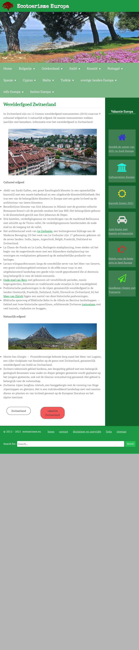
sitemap (121, 431)
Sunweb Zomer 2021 (121, 203)
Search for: (9, 444)
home (51, 431)
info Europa (12, 91)
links (109, 431)
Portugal (113, 68)
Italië (73, 68)
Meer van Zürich (13, 296)
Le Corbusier (44, 231)
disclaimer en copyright (87, 431)
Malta (47, 80)
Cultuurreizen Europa (121, 177)
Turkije (66, 80)
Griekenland (50, 68)
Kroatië (92, 68)
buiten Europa (40, 91)
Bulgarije (25, 68)
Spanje (8, 80)
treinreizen (88, 304)
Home (7, 68)
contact (63, 431)
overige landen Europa (97, 80)
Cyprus (28, 80)
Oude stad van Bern (15, 280)
